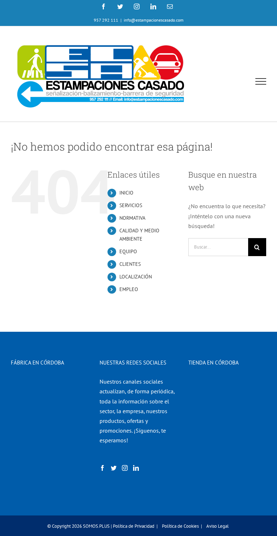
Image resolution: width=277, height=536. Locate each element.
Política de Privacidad (133, 526)
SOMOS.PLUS (96, 526)
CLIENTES (130, 264)
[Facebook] (102, 468)
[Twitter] (113, 468)
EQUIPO (128, 251)
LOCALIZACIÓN (135, 276)
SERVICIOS (130, 205)
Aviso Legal (217, 526)
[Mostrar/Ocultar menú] (260, 81)
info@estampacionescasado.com (154, 20)
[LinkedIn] (136, 468)
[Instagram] (125, 468)
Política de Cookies (180, 526)
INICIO (126, 192)
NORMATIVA (132, 218)
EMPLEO (128, 289)
